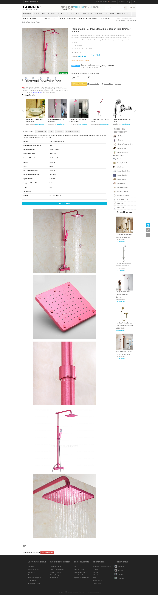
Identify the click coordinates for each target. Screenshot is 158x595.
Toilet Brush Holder (123, 191)
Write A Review (88, 48)
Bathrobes (120, 140)
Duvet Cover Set (73, 14)
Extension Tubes (118, 155)
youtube (120, 574)
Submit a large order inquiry (80, 60)
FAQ (75, 566)
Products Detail (28, 131)
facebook (121, 566)
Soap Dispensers (122, 187)
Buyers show (97, 583)
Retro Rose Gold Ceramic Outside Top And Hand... (124, 353)
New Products (97, 580)
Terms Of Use (54, 578)
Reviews (59, 131)
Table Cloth (87, 14)
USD (73, 56)
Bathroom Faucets (107, 18)
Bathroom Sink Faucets (32, 18)
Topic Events (32, 580)
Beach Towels (39, 14)
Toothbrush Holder (122, 199)
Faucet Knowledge (72, 131)
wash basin (109, 14)
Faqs (51, 131)
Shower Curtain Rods (123, 171)
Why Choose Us (33, 569)
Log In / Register (30, 2)
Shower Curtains (122, 175)
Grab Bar (119, 159)
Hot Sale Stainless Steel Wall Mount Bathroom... (123, 264)
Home (118, 19)
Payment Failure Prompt (81, 578)
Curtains (60, 14)
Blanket (51, 14)
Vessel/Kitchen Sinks (68, 18)
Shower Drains (121, 179)
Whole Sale (96, 575)
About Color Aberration (81, 575)
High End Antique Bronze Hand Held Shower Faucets (124, 324)
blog (128, 2)
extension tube (37, 92)
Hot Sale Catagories (34, 578)
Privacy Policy (54, 575)
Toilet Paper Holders (123, 195)
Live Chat (113, 2)
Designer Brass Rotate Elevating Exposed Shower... (123, 294)
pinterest (120, 570)
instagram (121, 578)
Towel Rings (120, 207)
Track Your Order (79, 569)
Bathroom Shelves (122, 152)
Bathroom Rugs (121, 148)
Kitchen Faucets (123, 14)
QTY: (74, 77)
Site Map (96, 572)
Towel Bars (120, 203)
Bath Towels (120, 136)
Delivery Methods (55, 572)
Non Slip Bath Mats (123, 163)
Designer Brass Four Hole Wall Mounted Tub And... (124, 236)
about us (122, 2)
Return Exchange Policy (57, 569)
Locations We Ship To (80, 572)
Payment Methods (55, 566)
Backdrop (27, 14)
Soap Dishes (121, 183)
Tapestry (99, 14)
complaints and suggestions (102, 566)
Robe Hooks (120, 167)
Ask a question (47, 552)
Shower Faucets (51, 18)
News (30, 575)
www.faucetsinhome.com (94, 592)
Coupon (95, 569)
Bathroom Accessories (88, 18)
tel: (134, 2)
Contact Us (31, 572)
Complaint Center (101, 2)
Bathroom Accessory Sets (125, 144)
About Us (31, 566)
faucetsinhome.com (32, 8)
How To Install (41, 131)
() (82, 48)
